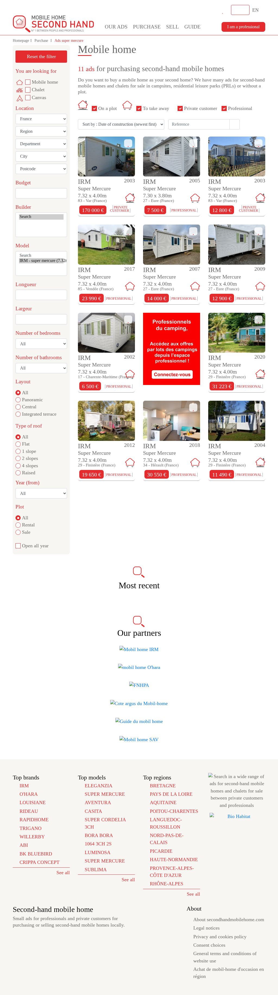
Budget (23, 182)
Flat (26, 444)
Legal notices (206, 928)
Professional (240, 108)
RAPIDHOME (34, 819)
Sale (26, 532)
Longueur (25, 284)
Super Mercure (105, 794)
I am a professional (243, 26)
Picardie (161, 851)
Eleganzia (98, 785)
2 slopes (30, 458)
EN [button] (256, 10)
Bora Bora (99, 835)
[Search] (41, 216)
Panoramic (32, 399)
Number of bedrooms (37, 333)
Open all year (35, 545)
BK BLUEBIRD (36, 854)
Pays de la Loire (171, 794)
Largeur (23, 308)
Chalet (38, 89)
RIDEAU (29, 811)
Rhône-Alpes (166, 883)
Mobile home (45, 82)
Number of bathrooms (38, 357)
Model (22, 245)
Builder (23, 207)
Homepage (21, 41)
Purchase (147, 27)
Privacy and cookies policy (220, 936)
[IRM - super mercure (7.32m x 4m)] (41, 260)
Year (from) (27, 482)
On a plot (107, 108)
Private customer (200, 108)
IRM (24, 785)
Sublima (96, 869)
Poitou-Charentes (174, 811)
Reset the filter (41, 56)
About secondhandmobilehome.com (228, 919)
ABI (24, 845)
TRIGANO (31, 828)
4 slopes (30, 465)
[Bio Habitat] (236, 816)
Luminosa (97, 852)
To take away (156, 108)
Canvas (39, 97)
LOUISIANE (33, 802)
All (25, 392)
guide (192, 27)
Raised (28, 472)
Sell (172, 27)
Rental (28, 524)
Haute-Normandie (174, 859)
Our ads (116, 27)
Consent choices (209, 945)
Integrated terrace (39, 414)
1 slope (29, 451)
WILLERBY (32, 836)
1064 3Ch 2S (98, 843)
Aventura (98, 802)
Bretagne (163, 785)
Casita (93, 811)
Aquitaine (163, 802)
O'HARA (29, 794)
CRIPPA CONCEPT (39, 862)
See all (63, 872)
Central (29, 406)
